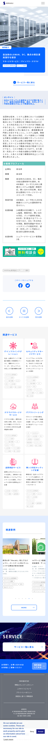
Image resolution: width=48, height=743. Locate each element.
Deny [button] (32, 731)
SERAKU (10, 3)
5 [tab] (29, 598)
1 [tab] (16, 598)
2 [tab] (19, 598)
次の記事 (38, 317)
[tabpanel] (16, 565)
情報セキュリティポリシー (24, 685)
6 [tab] (32, 598)
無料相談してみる (38, 666)
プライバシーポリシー (24, 692)
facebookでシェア (20, 285)
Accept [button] (40, 731)
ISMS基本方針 (24, 681)
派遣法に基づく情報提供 (24, 696)
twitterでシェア (27, 285)
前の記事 (9, 317)
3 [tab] (22, 598)
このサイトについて (24, 689)
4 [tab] (26, 598)
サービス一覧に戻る (26, 82)
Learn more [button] (8, 739)
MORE (24, 608)
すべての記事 (24, 317)
